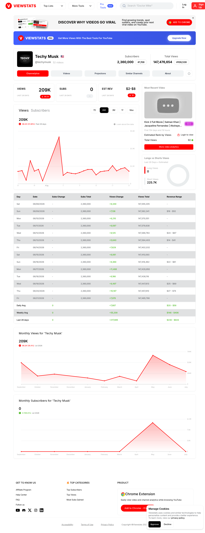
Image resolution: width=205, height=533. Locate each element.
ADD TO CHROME (181, 22)
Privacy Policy (107, 524)
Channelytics (32, 73)
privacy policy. (178, 518)
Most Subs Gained (75, 500)
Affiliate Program (23, 490)
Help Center (21, 495)
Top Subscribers (74, 490)
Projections (100, 73)
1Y (122, 110)
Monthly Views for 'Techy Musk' (40, 333)
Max (132, 110)
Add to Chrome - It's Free (138, 508)
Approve (154, 524)
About (168, 73)
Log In (184, 6)
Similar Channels (134, 73)
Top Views (71, 495)
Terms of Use (87, 524)
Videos (66, 73)
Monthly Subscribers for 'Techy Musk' (44, 400)
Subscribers (40, 110)
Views (24, 110)
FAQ (18, 500)
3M (113, 110)
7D (94, 110)
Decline (167, 524)
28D (104, 110)
